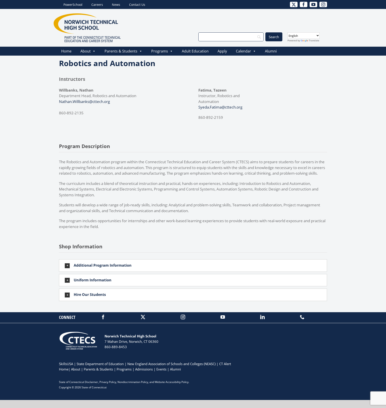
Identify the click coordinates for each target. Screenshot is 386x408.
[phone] (302, 317)
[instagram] (183, 317)
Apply (222, 51)
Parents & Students (121, 51)
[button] (193, 265)
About (85, 51)
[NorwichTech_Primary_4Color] (87, 15)
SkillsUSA (66, 364)
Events (161, 369)
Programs (159, 51)
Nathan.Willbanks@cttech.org (84, 101)
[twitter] (143, 317)
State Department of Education (100, 364)
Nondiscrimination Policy (132, 382)
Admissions (144, 369)
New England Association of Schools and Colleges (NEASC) (171, 364)
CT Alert (225, 364)
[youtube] (222, 317)
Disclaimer (91, 382)
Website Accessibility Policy (172, 382)
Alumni (271, 51)
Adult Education (195, 51)
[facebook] (103, 317)
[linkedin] (262, 317)
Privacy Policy (107, 382)
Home (66, 51)
